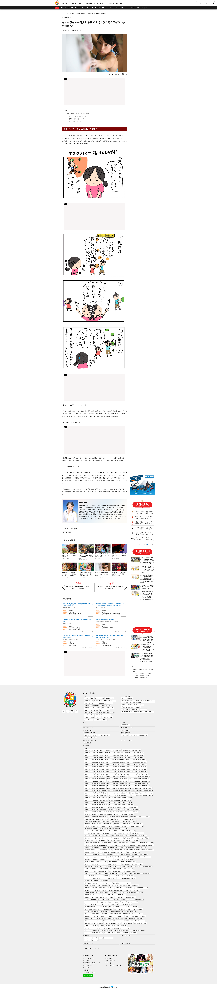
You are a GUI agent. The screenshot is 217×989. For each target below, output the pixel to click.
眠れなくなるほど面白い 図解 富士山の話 (139, 781)
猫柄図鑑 (102, 925)
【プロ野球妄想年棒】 (90, 737)
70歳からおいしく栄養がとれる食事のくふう (124, 831)
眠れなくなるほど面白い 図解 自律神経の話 (120, 800)
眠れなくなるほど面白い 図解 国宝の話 (94, 764)
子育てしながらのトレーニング (78, 116)
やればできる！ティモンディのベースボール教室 (131, 892)
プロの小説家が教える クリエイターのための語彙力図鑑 (128, 909)
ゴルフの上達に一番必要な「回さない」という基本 (122, 871)
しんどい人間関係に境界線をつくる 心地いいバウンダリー (135, 857)
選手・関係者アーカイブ (91, 948)
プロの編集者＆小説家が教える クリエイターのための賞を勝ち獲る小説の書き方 (105, 911)
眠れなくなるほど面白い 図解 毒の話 (134, 752)
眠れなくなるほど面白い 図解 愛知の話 (135, 760)
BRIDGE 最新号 (125, 730)
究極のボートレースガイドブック (93, 921)
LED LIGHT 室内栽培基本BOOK (113, 923)
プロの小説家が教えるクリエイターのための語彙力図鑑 (98, 909)
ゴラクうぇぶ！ (125, 725)
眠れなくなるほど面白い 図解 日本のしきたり (96, 802)
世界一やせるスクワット (91, 835)
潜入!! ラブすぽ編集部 (127, 698)
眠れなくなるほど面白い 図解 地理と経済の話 (120, 797)
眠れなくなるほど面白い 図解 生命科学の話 (95, 790)
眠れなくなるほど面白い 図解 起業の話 (115, 762)
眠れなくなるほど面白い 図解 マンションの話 (96, 805)
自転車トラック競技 (107, 717)
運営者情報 (86, 960)
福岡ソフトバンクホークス (91, 710)
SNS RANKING (109, 938)
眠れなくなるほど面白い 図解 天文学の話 (117, 783)
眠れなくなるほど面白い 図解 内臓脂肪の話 (95, 793)
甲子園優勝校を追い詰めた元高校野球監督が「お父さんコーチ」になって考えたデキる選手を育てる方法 (138, 701)
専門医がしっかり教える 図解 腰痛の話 (123, 814)
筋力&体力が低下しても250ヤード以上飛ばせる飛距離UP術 (124, 885)
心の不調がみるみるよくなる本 (111, 854)
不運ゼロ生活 (111, 918)
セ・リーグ (88, 940)
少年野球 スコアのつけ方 (141, 888)
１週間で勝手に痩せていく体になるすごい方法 (121, 819)
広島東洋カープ (89, 700)
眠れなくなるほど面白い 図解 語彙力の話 (95, 781)
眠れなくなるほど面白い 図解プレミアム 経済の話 (125, 812)
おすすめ (87, 745)
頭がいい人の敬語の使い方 (145, 866)
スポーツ (87, 696)
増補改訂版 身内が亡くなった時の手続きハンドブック (98, 850)
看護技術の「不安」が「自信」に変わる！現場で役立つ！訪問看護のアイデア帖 (133, 850)
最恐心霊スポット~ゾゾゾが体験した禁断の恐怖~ (116, 933)
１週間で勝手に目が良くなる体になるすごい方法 (97, 821)
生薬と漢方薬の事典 (127, 923)
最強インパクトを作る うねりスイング (139, 873)
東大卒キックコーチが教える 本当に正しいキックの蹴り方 (99, 897)
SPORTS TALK (88, 728)
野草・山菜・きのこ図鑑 (140, 923)
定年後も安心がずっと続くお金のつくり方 (134, 921)
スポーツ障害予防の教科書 (137, 899)
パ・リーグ (95, 940)
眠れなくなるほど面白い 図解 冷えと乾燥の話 (120, 802)
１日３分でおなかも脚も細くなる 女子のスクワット (112, 835)
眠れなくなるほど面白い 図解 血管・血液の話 (96, 800)
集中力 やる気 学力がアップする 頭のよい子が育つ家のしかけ (131, 847)
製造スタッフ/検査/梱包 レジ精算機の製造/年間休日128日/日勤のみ (77, 605)
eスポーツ (98, 717)
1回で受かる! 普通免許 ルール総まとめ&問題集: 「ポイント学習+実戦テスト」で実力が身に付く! (109, 869)
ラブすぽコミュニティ (127, 740)
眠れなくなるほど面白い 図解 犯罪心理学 (95, 786)
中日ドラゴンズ (98, 700)
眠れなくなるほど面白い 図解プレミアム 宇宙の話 (127, 809)
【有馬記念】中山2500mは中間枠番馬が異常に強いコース (110, 587)
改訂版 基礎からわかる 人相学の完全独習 (120, 914)
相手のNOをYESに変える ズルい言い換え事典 (96, 906)
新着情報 (64, 3)
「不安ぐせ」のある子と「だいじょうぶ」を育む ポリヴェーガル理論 (102, 857)
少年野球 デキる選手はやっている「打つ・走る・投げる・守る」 (101, 892)
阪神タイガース (109, 698)
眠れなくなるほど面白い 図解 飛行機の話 (139, 786)
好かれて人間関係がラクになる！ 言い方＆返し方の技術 (123, 906)
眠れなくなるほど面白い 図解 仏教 (112, 750)
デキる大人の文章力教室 (126, 904)
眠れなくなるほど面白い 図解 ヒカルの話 (117, 786)
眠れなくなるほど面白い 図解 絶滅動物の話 (142, 790)
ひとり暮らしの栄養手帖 (114, 826)
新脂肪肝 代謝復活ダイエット (119, 828)
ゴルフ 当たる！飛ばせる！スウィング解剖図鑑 (96, 876)
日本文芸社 (88, 742)
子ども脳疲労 (111, 847)
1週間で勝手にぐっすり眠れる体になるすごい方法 (123, 821)
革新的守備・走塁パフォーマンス (93, 895)
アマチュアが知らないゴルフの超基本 (119, 873)
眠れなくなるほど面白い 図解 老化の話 (115, 774)
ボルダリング (66, 30)
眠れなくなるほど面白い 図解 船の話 (134, 755)
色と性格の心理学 (119, 859)
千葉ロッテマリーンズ (107, 708)
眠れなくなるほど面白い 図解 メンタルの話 (118, 788)
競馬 (72, 8)
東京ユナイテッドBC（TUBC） (103, 715)
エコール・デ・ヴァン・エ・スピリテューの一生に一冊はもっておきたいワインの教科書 (107, 928)
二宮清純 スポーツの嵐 (90, 735)
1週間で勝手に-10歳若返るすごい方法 (139, 816)
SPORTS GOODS (143, 735)
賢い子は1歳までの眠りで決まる (140, 838)
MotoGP (105, 719)
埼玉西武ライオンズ (106, 705)
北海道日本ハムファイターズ (92, 705)
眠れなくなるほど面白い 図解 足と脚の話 (137, 774)
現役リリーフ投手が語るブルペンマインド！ (133, 704)
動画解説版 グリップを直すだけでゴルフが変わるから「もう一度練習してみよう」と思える (107, 883)
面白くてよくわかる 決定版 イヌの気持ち (116, 925)
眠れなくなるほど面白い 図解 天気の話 (115, 769)
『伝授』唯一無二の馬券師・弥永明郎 (131, 707)
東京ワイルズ (97, 719)
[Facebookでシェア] (113, 74)
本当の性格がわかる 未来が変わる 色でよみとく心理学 (122, 861)
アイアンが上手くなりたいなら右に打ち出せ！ (96, 873)
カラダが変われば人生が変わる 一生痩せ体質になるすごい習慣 (100, 833)
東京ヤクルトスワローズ (91, 703)
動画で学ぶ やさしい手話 (133, 852)
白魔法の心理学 (129, 859)
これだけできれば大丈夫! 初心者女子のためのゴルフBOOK (99, 888)
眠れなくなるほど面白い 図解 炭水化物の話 (119, 793)
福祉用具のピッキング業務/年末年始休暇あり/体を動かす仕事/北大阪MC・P (110, 636)
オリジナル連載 (87, 3)
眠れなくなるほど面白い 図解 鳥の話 (94, 755)
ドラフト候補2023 (104, 710)
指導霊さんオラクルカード (91, 916)
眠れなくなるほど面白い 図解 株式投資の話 (119, 790)
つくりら (107, 963)
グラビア (77, 8)
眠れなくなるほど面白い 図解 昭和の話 (115, 764)
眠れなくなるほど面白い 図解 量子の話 (136, 771)
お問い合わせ (86, 970)
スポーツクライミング (76, 30)
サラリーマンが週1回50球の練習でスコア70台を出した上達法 (100, 878)
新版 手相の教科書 (131, 911)
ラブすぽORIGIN (125, 733)
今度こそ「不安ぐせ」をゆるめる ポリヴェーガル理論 (134, 854)
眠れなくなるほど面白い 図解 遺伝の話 (94, 762)
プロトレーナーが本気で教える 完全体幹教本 (96, 902)
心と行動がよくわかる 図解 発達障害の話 (118, 816)
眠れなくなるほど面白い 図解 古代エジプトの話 (121, 805)
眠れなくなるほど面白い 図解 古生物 (94, 757)
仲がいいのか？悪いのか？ (76, 119)
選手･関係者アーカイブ (116, 3)
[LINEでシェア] (116, 74)
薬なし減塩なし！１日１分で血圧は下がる (132, 826)
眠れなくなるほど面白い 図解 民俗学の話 (139, 783)
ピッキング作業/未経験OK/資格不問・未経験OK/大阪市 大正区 (77, 636)
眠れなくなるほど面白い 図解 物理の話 (115, 771)
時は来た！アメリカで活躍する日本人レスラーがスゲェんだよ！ (137, 712)
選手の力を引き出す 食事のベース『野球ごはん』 (134, 709)
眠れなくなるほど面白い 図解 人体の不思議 (95, 795)
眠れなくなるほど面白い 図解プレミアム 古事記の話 (98, 812)
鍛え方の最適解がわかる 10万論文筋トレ (136, 835)
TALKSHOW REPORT (127, 728)
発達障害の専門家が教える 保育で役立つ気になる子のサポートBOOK (102, 845)
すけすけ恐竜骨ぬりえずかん (105, 838)
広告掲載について (88, 965)
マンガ (91, 8)
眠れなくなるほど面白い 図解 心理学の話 (117, 781)
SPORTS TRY (125, 735)
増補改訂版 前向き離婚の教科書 (93, 866)
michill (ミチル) (88, 943)
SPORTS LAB (88, 730)
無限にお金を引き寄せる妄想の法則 (133, 918)
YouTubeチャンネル (133, 8)
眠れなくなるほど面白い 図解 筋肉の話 (136, 762)
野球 (62, 8)
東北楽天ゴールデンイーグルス (92, 708)
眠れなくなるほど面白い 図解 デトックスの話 (96, 797)
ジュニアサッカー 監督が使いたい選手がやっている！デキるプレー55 (119, 866)
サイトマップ (86, 967)
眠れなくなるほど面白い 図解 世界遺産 (115, 767)
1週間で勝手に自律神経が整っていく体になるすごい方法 (128, 824)
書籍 (107, 8)
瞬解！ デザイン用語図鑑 (121, 930)
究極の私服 (133, 933)
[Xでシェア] (109, 74)
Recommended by (143, 544)
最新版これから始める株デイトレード (112, 921)
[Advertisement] (94, 92)
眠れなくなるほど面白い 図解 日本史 (94, 760)
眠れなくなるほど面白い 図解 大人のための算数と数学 (123, 807)
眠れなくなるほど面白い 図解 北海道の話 (95, 788)
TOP (63, 13)
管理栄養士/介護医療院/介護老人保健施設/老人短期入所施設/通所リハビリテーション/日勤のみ (110, 605)
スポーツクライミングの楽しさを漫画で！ (79, 114)
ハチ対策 (102, 938)
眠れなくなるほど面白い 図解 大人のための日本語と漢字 (99, 809)
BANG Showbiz (125, 943)
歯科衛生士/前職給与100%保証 (105, 619)
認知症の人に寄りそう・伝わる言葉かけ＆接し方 (97, 852)
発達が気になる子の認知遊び (128, 845)
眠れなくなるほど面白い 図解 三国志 (114, 757)
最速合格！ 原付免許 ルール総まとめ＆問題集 (96, 871)
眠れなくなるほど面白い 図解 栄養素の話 (117, 776)
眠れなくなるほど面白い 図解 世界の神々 (95, 783)
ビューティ (85, 8)
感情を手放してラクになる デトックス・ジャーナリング (99, 859)
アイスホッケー (89, 719)
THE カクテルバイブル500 (91, 925)
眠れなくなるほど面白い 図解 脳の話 (114, 755)
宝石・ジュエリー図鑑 (90, 838)
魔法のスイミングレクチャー (121, 899)
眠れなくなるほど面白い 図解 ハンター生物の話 (97, 807)
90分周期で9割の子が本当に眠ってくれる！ (96, 840)
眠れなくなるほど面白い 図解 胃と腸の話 (95, 776)
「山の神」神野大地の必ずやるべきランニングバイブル (99, 899)
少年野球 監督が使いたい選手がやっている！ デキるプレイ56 (124, 890)
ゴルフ (67, 8)
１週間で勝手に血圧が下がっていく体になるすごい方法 (98, 824)
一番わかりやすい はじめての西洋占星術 (95, 918)
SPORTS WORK (133, 735)
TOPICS (86, 936)
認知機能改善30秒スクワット (118, 852)
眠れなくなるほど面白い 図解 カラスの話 (117, 779)
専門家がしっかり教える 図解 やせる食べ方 (95, 816)
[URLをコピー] (123, 74)
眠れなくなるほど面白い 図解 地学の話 (136, 767)
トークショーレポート (101, 3)
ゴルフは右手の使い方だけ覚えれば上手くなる (121, 876)
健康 (111, 8)
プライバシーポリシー (89, 958)
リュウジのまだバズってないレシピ (94, 933)
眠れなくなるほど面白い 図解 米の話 (132, 750)
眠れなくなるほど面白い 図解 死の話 (114, 752)
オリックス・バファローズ (105, 703)
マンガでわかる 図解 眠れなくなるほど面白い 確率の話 (98, 814)
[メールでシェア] (119, 74)
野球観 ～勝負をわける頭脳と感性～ (125, 888)
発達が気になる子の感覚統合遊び (145, 845)
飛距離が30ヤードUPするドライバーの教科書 (96, 885)
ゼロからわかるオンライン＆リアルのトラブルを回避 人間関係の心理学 (103, 864)
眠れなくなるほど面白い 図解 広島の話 (94, 771)
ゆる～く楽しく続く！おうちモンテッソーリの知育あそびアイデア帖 (136, 843)
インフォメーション (75, 3)
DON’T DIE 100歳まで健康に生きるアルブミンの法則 (98, 831)
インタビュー (122, 8)
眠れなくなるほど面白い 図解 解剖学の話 (95, 779)
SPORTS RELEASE (126, 936)
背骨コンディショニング (124, 833)
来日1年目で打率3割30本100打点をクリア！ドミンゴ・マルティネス (79, 587)
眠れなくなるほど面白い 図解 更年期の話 (139, 779)
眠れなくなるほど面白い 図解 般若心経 (136, 769)
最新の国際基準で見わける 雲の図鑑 (94, 923)
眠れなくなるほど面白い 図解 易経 (93, 750)
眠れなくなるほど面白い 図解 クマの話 (114, 760)
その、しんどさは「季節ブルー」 (93, 854)
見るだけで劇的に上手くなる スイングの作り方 (96, 880)
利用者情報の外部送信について (91, 963)
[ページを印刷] (126, 74)
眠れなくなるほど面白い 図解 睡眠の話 (94, 767)
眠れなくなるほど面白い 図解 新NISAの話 (141, 793)
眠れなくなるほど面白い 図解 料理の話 (94, 774)
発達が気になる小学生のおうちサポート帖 (95, 847)
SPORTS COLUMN (70, 13)
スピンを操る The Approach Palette (126, 878)
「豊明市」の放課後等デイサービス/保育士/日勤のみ (77, 620)
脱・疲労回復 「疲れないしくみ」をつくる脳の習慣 (98, 828)
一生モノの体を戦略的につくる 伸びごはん (95, 826)
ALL (57, 8)
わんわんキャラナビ (137, 914)
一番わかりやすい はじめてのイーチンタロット (111, 916)
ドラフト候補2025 (100, 712)
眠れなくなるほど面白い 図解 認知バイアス (119, 795)
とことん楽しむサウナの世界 (137, 930)
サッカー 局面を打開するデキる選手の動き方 (114, 895)
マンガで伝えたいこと (75, 121)
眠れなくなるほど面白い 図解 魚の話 (94, 752)
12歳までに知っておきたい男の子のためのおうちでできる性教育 (101, 843)
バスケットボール (89, 715)
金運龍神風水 (119, 918)
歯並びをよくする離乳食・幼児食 (122, 838)
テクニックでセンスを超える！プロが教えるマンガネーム (99, 930)
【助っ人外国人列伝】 (103, 735)
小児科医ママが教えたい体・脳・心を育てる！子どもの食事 (123, 840)
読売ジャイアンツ (99, 698)
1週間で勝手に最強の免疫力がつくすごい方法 (96, 819)
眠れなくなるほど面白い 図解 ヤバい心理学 (141, 788)
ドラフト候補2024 (89, 712)
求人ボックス (90, 616)
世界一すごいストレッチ (138, 833)
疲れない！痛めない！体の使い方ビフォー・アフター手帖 (123, 902)
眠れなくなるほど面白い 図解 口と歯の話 (139, 776)
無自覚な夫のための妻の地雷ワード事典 (132, 864)
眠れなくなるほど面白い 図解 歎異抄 (134, 757)
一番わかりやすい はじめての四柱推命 (135, 916)
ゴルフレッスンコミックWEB (113, 965)
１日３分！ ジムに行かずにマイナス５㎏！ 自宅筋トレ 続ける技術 (101, 904)
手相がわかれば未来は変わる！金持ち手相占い (96, 914)
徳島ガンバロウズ (89, 717)
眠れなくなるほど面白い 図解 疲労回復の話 (142, 795)
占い (115, 8)
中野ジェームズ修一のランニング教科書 (126, 897)
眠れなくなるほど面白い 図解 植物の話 (136, 764)
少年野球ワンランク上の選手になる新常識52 (96, 890)
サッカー (87, 698)
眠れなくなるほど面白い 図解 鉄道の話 (94, 769)
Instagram (144, 8)
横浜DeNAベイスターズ (110, 700)
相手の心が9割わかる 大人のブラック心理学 (96, 861)
